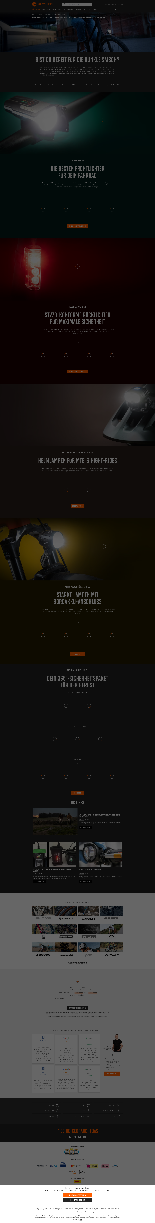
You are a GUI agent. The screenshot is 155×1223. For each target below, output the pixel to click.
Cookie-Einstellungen (95, 1190)
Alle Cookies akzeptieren (76, 1195)
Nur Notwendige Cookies (77, 1200)
